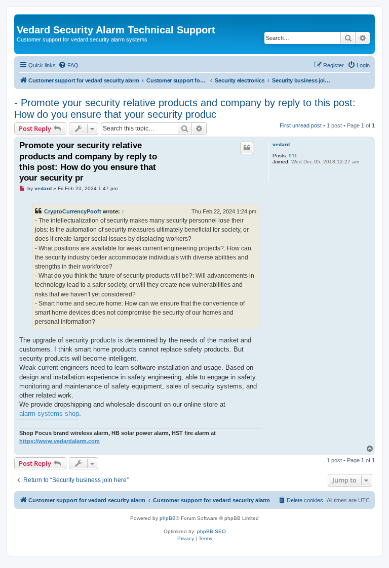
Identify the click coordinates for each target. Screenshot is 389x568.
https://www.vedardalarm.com (59, 441)
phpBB (168, 518)
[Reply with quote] (246, 148)
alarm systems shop (49, 413)
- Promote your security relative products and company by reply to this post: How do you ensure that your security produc (185, 108)
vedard (281, 144)
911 (293, 155)
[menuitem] (68, 65)
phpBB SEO (211, 531)
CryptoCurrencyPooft (72, 211)
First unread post (301, 125)
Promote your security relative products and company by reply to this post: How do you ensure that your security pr (88, 162)
